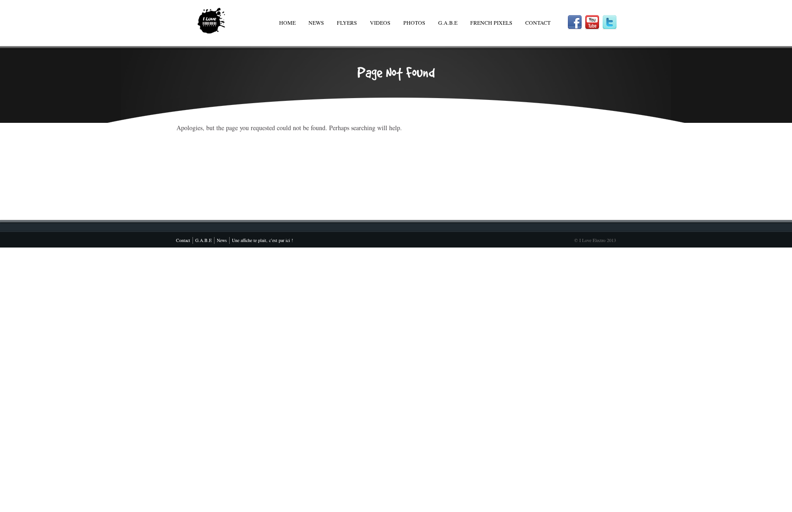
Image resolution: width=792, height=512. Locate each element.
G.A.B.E (447, 22)
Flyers (347, 22)
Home (287, 22)
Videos (380, 22)
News (316, 22)
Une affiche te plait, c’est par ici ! (262, 240)
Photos (414, 22)
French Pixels (491, 22)
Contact (537, 22)
